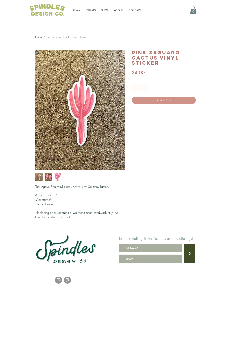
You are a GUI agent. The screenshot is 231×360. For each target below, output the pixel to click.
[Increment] (145, 87)
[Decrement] (134, 87)
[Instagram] (58, 280)
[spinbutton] (140, 87)
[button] (193, 10)
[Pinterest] (67, 280)
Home (38, 37)
